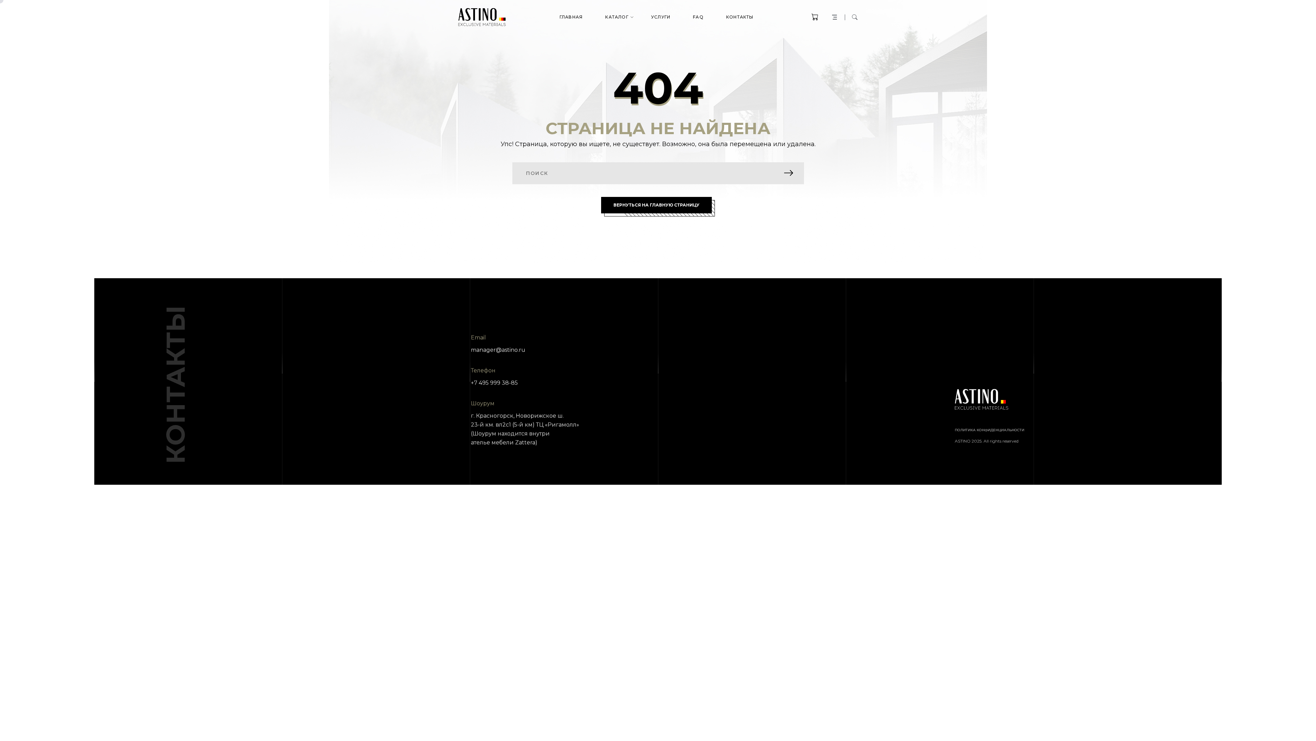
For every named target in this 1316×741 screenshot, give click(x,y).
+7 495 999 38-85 (494, 382)
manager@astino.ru (498, 349)
